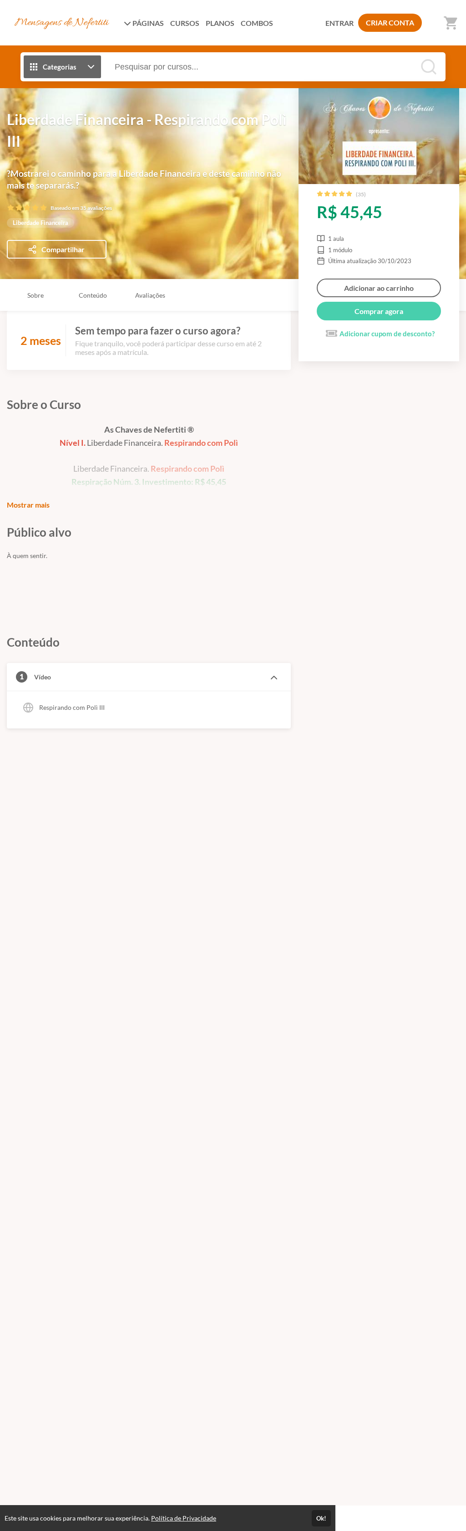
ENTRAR (339, 23)
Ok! (321, 1518)
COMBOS (257, 23)
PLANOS (220, 23)
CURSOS (184, 23)
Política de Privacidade (183, 1518)
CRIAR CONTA (390, 22)
